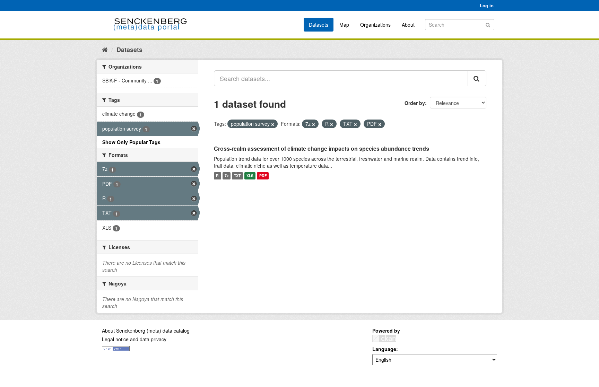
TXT (237, 175)
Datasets (318, 24)
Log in (487, 5)
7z (226, 175)
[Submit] (488, 24)
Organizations (375, 24)
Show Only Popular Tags (131, 142)
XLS (249, 175)
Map (344, 24)
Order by (415, 102)
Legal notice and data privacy (134, 339)
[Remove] (272, 124)
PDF (263, 175)
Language (384, 348)
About (408, 24)
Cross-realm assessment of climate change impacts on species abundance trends (321, 148)
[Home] (105, 49)
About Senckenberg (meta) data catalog (146, 330)
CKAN (384, 338)
